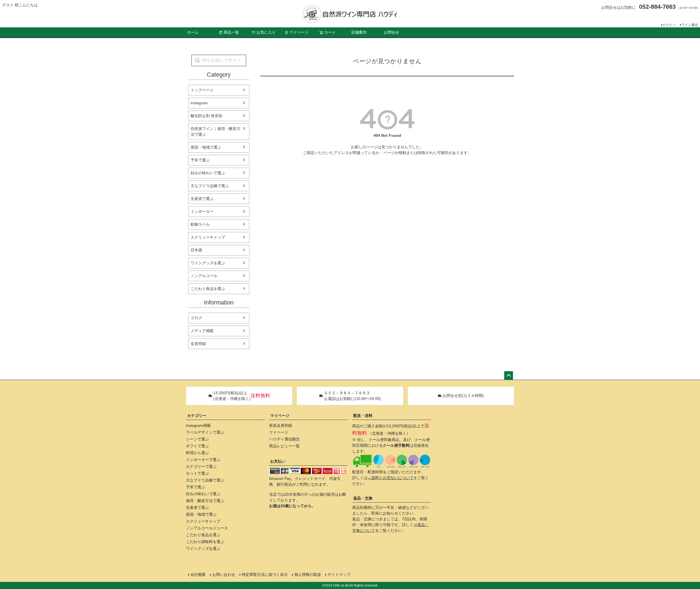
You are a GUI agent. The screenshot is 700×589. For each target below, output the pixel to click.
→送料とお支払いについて (390, 477)
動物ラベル (200, 224)
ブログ (196, 318)
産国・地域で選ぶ (206, 147)
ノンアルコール (204, 276)
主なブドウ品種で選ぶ (210, 186)
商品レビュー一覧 (284, 446)
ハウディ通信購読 (284, 439)
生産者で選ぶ (202, 198)
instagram (199, 103)
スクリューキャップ (208, 237)
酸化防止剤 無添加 (206, 116)
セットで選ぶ (197, 473)
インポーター (202, 211)
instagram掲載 (198, 425)
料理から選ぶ (197, 453)
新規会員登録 (280, 425)
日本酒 (196, 250)
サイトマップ (339, 574)
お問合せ (391, 32)
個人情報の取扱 (307, 574)
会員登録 (198, 343)
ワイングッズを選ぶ (208, 263)
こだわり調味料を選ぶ (205, 541)
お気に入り (266, 32)
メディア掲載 (202, 331)
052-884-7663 (657, 6)
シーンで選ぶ (197, 439)
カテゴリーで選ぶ (201, 466)
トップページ (202, 90)
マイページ (298, 32)
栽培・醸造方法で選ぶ (205, 500)
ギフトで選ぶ (197, 446)
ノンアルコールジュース (207, 528)
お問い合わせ (223, 574)
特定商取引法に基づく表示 (265, 574)
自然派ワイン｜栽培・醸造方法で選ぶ (215, 131)
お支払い (277, 461)
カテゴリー (196, 415)
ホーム (193, 32)
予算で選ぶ (200, 160)
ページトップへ (508, 375)
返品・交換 (362, 498)
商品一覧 (231, 32)
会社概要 (198, 574)
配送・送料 (362, 415)
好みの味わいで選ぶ (208, 173)
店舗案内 (358, 32)
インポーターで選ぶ (203, 459)
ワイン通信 (689, 25)
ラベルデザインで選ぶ (205, 432)
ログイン (669, 25)
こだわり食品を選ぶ (208, 288)
